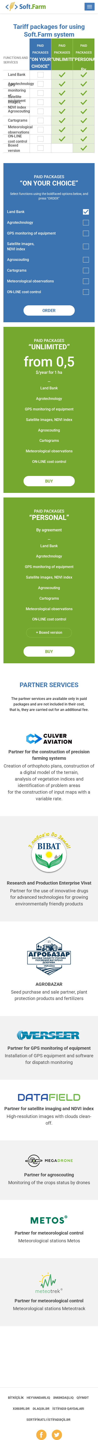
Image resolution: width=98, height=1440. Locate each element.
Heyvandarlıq (38, 1397)
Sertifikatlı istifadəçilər (48, 1419)
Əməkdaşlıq (63, 1397)
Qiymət (83, 1397)
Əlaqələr (41, 1408)
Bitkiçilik (16, 1397)
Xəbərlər (21, 1408)
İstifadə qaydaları (68, 1408)
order (49, 310)
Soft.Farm (28, 6)
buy (49, 481)
